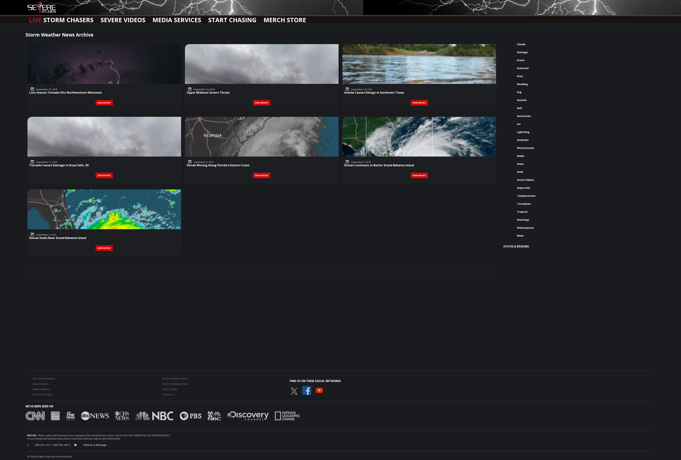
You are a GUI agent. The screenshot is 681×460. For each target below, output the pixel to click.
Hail (519, 108)
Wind (520, 235)
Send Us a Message (94, 445)
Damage (522, 52)
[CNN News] (35, 415)
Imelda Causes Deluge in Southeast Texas (374, 92)
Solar (520, 172)
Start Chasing (232, 19)
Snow (520, 164)
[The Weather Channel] (55, 415)
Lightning (523, 132)
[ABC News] (95, 415)
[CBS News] (122, 415)
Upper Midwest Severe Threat (208, 92)
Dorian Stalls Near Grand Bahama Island (57, 238)
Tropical (522, 211)
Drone (521, 60)
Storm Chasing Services (175, 384)
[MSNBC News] (214, 415)
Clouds (521, 44)
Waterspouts (525, 227)
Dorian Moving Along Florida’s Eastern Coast (218, 165)
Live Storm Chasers (44, 378)
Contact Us (168, 394)
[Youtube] (319, 390)
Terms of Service (42, 394)
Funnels (522, 100)
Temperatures (526, 195)
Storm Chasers (61, 19)
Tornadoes (524, 203)
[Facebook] (306, 390)
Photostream (525, 148)
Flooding (522, 84)
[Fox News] (70, 415)
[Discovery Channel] (248, 415)
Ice (519, 124)
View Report (104, 102)
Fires (520, 76)
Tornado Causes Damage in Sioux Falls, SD (59, 165)
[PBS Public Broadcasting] (190, 415)
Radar (520, 156)
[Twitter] (294, 390)
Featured (522, 68)
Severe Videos (123, 19)
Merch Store (285, 19)
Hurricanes (524, 116)
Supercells (523, 187)
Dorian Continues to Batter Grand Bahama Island (379, 165)
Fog (519, 92)
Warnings (523, 219)
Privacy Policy (170, 389)
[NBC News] (154, 415)
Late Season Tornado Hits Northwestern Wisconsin (65, 92)
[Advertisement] (577, 280)
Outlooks (523, 140)
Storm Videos (525, 180)
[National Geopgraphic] (287, 415)
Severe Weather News (175, 378)
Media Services (177, 19)
